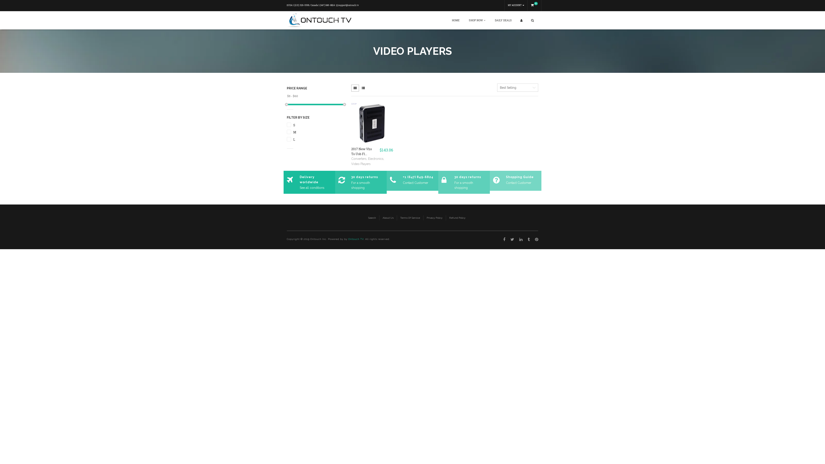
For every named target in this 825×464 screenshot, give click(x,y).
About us (388, 217)
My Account (515, 5)
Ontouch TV (356, 239)
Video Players (361, 164)
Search (372, 217)
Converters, (359, 158)
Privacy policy (435, 217)
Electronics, (376, 158)
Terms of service (410, 217)
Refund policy (457, 217)
